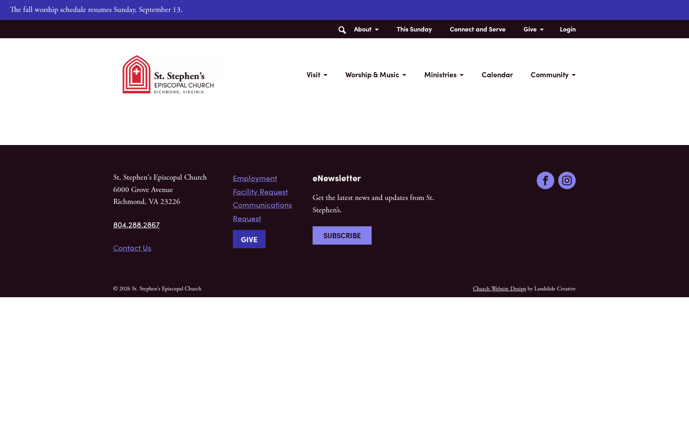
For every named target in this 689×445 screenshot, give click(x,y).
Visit (313, 74)
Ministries (440, 74)
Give (530, 28)
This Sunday (414, 28)
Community (550, 74)
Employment (255, 178)
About (363, 28)
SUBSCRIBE (342, 235)
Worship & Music (372, 74)
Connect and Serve (478, 28)
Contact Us (132, 247)
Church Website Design (499, 288)
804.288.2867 (136, 224)
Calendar (497, 74)
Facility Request (260, 191)
